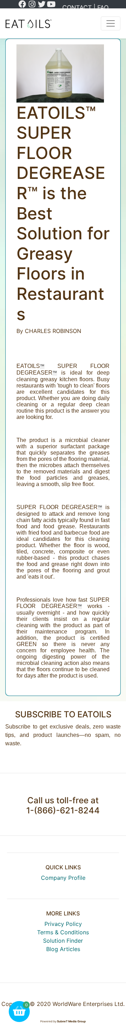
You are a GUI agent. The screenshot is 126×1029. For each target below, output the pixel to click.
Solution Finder (63, 940)
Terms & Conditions (63, 932)
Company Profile (63, 877)
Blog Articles (63, 948)
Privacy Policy (63, 923)
